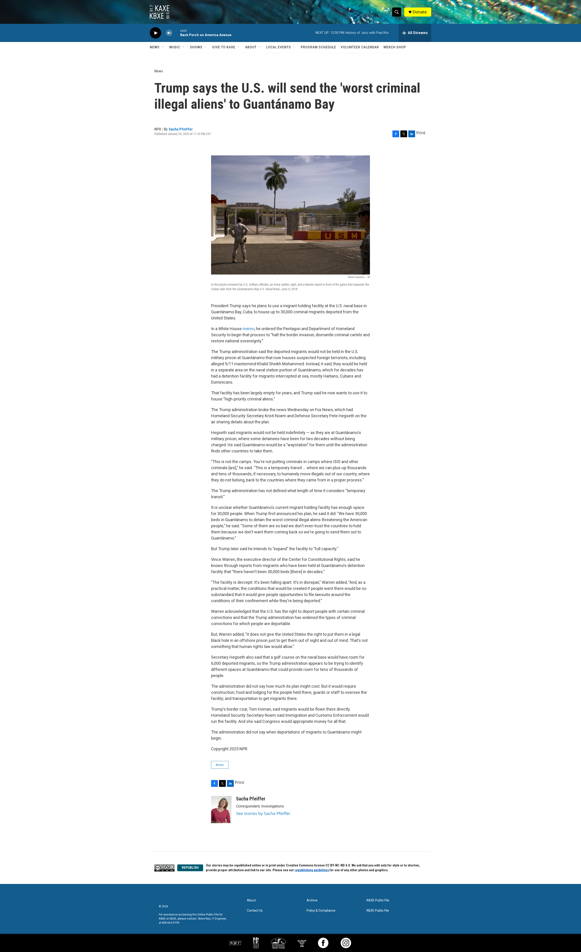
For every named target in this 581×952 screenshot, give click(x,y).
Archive (312, 900)
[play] (155, 33)
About (250, 47)
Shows (196, 47)
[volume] (169, 33)
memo (248, 328)
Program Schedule (318, 47)
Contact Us (255, 910)
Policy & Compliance (321, 910)
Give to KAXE (223, 47)
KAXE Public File (378, 900)
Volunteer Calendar (360, 47)
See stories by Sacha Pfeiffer (263, 813)
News (155, 47)
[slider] (176, 32)
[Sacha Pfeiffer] (221, 809)
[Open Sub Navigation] (163, 47)
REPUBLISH (190, 868)
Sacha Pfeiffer (181, 129)
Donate (420, 12)
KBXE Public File (378, 910)
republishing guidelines (312, 870)
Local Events (278, 47)
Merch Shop (395, 47)
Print (421, 132)
